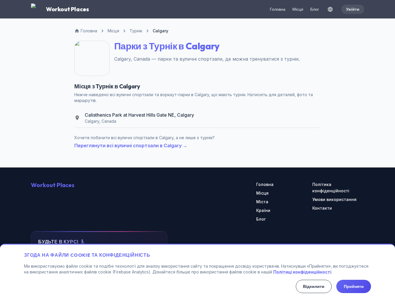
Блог (314, 9)
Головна (277, 9)
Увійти (352, 9)
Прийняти (354, 286)
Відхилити (313, 286)
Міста (262, 201)
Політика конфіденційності (330, 187)
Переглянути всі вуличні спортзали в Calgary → (130, 145)
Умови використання (334, 199)
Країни (263, 210)
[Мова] (330, 9)
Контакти (322, 208)
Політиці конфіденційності (302, 271)
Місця (297, 9)
